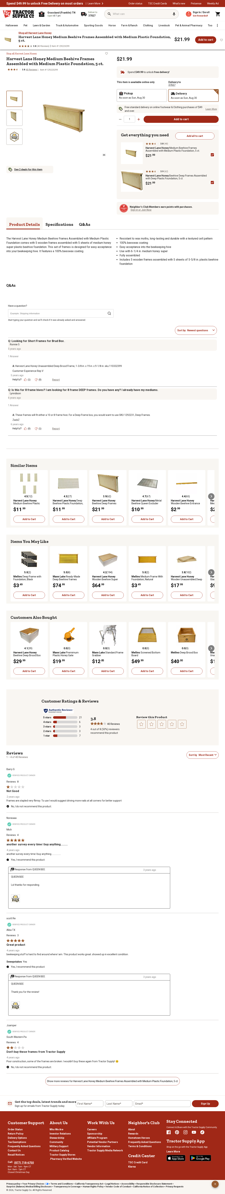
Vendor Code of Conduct (118, 1187)
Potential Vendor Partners (102, 1142)
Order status (135, 3)
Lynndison (15, 393)
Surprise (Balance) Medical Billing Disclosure (29, 1187)
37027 (171, 85)
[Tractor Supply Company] (18, 14)
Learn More (94, 3)
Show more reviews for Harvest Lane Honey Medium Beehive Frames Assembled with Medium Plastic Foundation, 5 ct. (112, 1081)
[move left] (14, 496)
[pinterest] (177, 1132)
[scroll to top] (215, 1184)
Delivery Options (17, 1137)
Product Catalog (59, 1150)
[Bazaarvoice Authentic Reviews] (58, 710)
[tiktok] (202, 1132)
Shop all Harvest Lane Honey (35, 33)
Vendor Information (98, 1146)
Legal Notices (112, 1184)
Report (56, 379)
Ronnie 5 (15, 344)
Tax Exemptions (17, 1142)
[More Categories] (217, 25)
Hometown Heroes (139, 1137)
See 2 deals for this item (28, 169)
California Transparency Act (89, 1184)
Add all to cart (195, 136)
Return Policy (15, 1133)
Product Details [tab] (24, 224)
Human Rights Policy (93, 1187)
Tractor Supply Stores (62, 1154)
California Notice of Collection (148, 1187)
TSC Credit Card (137, 1162)
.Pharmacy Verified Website (66, 1159)
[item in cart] (218, 14)
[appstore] (175, 1158)
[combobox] (199, 330)
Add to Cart (29, 519)
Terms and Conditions (62, 1184)
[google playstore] (200, 1158)
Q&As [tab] (84, 224)
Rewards (133, 1133)
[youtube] (194, 1132)
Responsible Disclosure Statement (154, 1184)
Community (56, 1142)
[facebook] (168, 1132)
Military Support (59, 1146)
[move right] (211, 496)
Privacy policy (13, 1184)
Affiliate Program (97, 1137)
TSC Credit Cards (157, 3)
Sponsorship (94, 1133)
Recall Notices (16, 1154)
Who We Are (56, 1129)
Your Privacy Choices (33, 1184)
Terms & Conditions (140, 1146)
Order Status (15, 1129)
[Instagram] (185, 1132)
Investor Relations (60, 1133)
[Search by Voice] (174, 14)
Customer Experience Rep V (27, 371)
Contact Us (14, 1150)
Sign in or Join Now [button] (141, 209)
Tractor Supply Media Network (105, 1150)
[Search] (109, 14)
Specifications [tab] (59, 224)
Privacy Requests (175, 1187)
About (131, 1129)
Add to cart (205, 39)
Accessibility (127, 1184)
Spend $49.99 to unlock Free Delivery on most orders (44, 3)
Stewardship (57, 1137)
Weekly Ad (213, 3)
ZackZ (16, 419)
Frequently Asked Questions (24, 1146)
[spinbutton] (129, 119)
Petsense (196, 3)
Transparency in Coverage (67, 1187)
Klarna (132, 1166)
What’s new (179, 3)
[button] (102, 3)
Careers (92, 1129)
